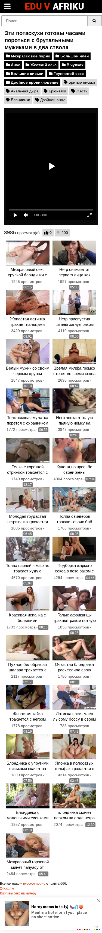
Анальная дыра (24, 91)
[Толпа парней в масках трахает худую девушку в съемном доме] (28, 549)
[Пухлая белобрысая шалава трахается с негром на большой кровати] (28, 648)
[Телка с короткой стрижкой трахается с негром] (28, 450)
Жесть (81, 91)
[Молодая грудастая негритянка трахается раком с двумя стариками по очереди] (28, 500)
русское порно (34, 883)
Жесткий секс (43, 65)
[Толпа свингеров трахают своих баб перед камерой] (74, 500)
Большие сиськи (27, 73)
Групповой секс (68, 73)
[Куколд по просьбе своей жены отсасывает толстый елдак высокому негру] (74, 450)
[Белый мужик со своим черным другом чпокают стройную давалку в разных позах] (28, 352)
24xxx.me (7, 888)
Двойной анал (52, 100)
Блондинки (20, 100)
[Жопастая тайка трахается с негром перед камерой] (28, 697)
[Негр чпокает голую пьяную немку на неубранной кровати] (74, 401)
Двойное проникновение (34, 82)
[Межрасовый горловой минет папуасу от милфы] (28, 845)
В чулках (75, 65)
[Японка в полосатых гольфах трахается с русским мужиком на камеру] (74, 746)
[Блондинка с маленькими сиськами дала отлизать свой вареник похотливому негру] (28, 796)
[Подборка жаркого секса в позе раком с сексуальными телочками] (74, 549)
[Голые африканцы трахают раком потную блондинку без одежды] (74, 598)
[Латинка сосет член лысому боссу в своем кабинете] (74, 697)
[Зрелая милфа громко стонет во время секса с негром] (74, 352)
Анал (15, 65)
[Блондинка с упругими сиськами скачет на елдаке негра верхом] (28, 746)
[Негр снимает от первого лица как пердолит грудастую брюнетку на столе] (74, 253)
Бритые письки (81, 82)
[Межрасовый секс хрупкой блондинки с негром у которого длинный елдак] (28, 253)
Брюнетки (57, 91)
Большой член (74, 56)
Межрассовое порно (30, 56)
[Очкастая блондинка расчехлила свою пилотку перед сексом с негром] (74, 648)
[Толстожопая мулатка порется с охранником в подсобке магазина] (28, 401)
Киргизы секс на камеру (18, 893)
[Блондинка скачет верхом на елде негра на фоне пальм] (74, 796)
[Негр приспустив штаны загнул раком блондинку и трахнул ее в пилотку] (74, 302)
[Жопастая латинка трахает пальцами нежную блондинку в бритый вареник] (28, 302)
